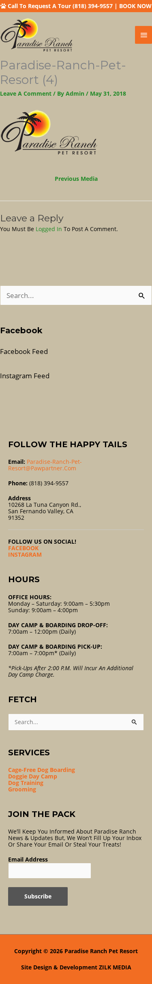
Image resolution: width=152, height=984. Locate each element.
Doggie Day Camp (32, 776)
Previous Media (76, 178)
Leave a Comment (25, 93)
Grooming (22, 789)
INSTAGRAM (25, 554)
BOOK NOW (135, 6)
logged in (49, 229)
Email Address (28, 859)
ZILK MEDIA (115, 967)
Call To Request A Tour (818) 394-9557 (60, 6)
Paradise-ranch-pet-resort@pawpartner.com (45, 465)
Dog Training (25, 783)
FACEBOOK (23, 548)
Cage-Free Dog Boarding (41, 770)
